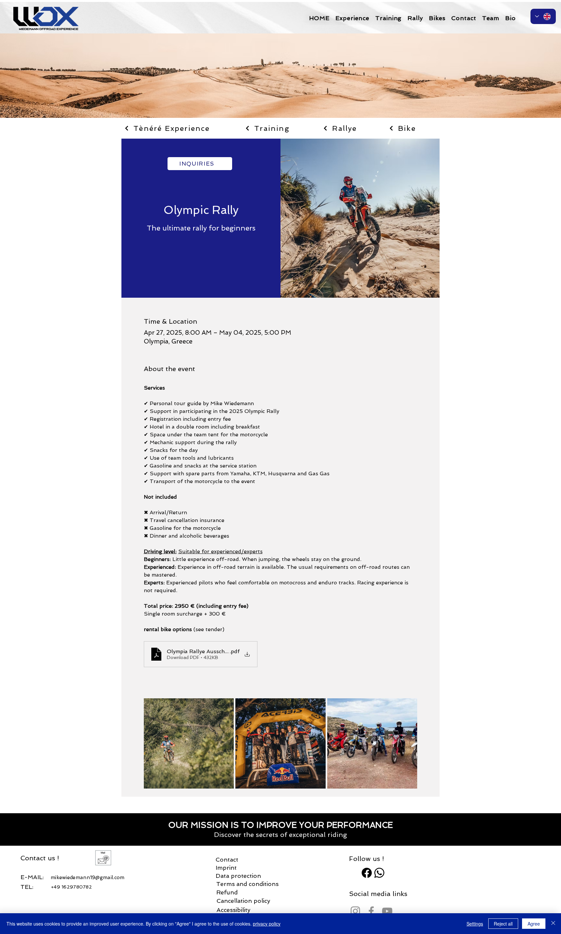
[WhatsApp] (379, 873)
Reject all (503, 923)
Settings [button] (475, 923)
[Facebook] (367, 873)
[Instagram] (355, 911)
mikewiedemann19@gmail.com (88, 877)
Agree (534, 923)
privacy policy (266, 923)
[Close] (553, 923)
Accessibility (233, 909)
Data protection (238, 875)
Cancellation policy (243, 900)
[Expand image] (189, 743)
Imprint (226, 867)
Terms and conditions (247, 883)
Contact (227, 859)
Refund (227, 892)
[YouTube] (387, 911)
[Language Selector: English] (543, 16)
